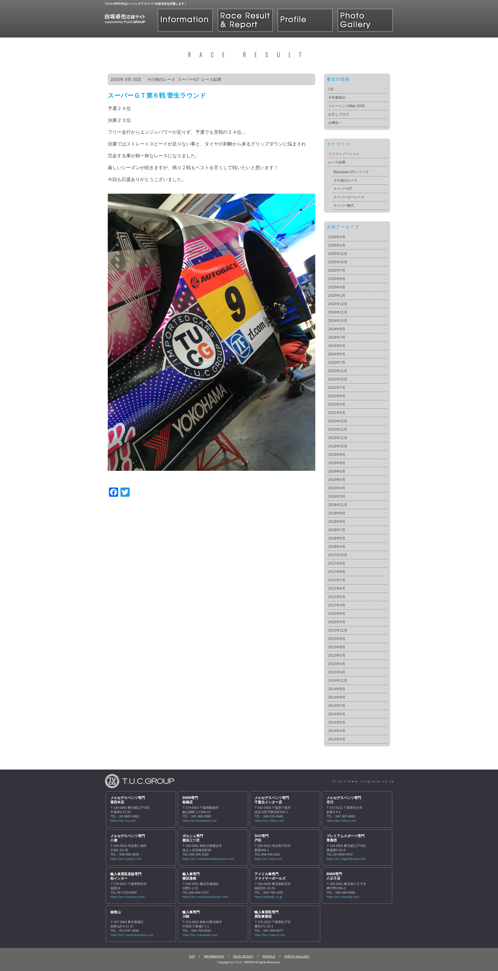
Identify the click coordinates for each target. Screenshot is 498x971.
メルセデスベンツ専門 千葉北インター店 (271, 800)
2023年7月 (336, 363)
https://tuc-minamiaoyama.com (131, 935)
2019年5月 (336, 480)
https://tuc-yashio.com (126, 858)
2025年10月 (337, 262)
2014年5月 (336, 722)
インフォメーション (343, 154)
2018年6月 (336, 538)
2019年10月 (337, 446)
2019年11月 (337, 438)
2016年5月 (336, 622)
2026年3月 (336, 237)
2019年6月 (336, 471)
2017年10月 (337, 555)
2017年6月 (336, 589)
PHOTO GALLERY (297, 956)
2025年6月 (336, 279)
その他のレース (161, 79)
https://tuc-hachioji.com (343, 897)
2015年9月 (336, 639)
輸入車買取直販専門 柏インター (126, 876)
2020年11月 (337, 429)
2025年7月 (336, 270)
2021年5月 (336, 413)
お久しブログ (338, 114)
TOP (192, 956)
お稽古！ (335, 123)
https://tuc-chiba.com (269, 820)
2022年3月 (336, 404)
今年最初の (337, 98)
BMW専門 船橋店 (190, 800)
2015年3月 (336, 672)
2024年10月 (337, 321)
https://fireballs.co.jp (268, 897)
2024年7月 (336, 337)
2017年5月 (336, 597)
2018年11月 (337, 505)
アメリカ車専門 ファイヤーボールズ (270, 876)
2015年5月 (336, 655)
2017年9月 (336, 563)
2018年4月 (336, 547)
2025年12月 (337, 254)
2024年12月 (337, 304)
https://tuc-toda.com (268, 858)
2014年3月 (336, 739)
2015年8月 (336, 647)
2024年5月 (336, 354)
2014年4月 (336, 731)
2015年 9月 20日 (126, 79)
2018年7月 (336, 530)
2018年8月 (336, 522)
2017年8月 (336, 572)
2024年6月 (336, 346)
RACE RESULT (243, 956)
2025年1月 (336, 296)
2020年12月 (337, 421)
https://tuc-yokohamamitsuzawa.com (208, 858)
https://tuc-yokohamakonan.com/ (205, 897)
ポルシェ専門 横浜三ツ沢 (192, 838)
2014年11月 (337, 681)
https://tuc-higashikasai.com (346, 858)
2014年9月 (336, 689)
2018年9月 (336, 513)
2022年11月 (337, 371)
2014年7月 (336, 706)
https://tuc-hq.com (123, 820)
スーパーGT (188, 79)
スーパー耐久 (343, 205)
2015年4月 (336, 664)
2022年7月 (336, 388)
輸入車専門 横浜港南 (191, 876)
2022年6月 (336, 396)
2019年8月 (336, 463)
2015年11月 (337, 630)
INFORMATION (214, 956)
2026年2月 (336, 245)
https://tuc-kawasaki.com (200, 935)
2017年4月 (336, 605)
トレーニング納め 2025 (346, 106)
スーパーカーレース (349, 197)
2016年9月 (336, 614)
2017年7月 (336, 580)
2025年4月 (336, 287)
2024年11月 (337, 312)
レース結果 (211, 79)
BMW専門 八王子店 (334, 876)
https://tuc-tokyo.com (341, 820)
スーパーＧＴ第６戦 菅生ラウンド (157, 95)
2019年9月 (336, 455)
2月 (331, 89)
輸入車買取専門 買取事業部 (266, 914)
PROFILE (269, 956)
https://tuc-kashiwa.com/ (127, 897)
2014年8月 (336, 697)
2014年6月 (336, 714)
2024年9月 (336, 329)
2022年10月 (337, 379)
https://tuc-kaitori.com (269, 935)
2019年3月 (336, 496)
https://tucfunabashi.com (199, 820)
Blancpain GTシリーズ (351, 172)
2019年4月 (336, 488)
